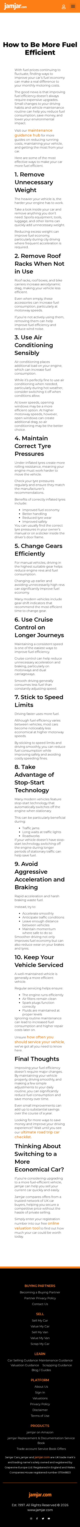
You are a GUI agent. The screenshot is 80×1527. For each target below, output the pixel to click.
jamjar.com (42, 1457)
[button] (73, 6)
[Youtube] (48, 1518)
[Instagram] (31, 1518)
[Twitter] (43, 1518)
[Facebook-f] (37, 1518)
